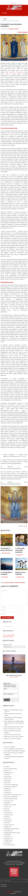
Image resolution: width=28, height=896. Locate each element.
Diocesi (6, 780)
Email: (5, 688)
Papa (5, 810)
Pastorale (6, 814)
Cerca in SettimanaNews (9, 635)
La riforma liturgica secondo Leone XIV (13, 749)
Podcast (6, 816)
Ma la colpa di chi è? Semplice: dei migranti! (14, 751)
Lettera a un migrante (9, 747)
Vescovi (6, 842)
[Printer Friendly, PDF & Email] (22, 527)
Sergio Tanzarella (8, 713)
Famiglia (6, 788)
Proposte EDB (7, 824)
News (5, 808)
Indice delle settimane (8, 636)
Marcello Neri (20, 555)
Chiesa (4, 18)
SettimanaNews (10, 891)
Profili (5, 822)
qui (20, 463)
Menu (3, 13)
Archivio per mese (7, 644)
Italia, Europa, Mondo (9, 796)
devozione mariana (8, 582)
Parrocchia (6, 812)
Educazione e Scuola (9, 786)
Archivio (6, 766)
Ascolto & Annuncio (9, 768)
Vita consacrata (8, 844)
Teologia (6, 840)
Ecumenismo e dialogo (9, 784)
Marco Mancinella (8, 721)
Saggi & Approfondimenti (10, 832)
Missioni (6, 806)
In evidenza (7, 792)
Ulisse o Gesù (20, 726)
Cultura (6, 778)
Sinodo (6, 834)
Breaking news (7, 772)
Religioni (6, 826)
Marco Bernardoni (22, 32)
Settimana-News (20, 577)
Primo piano (7, 820)
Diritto (5, 782)
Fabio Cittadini (7, 717)
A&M (17, 893)
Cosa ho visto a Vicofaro (15, 728)
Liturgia (6, 802)
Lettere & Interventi (9, 798)
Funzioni (6, 790)
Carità (5, 774)
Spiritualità (6, 838)
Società (6, 836)
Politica (6, 818)
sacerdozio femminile (19, 582)
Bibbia (5, 770)
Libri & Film (7, 800)
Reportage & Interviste (9, 828)
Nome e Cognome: (9, 694)
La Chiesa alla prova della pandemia (19, 550)
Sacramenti (7, 830)
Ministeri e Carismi (8, 804)
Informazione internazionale (11, 794)
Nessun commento (14, 29)
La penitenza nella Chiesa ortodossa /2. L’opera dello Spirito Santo (14, 722)
